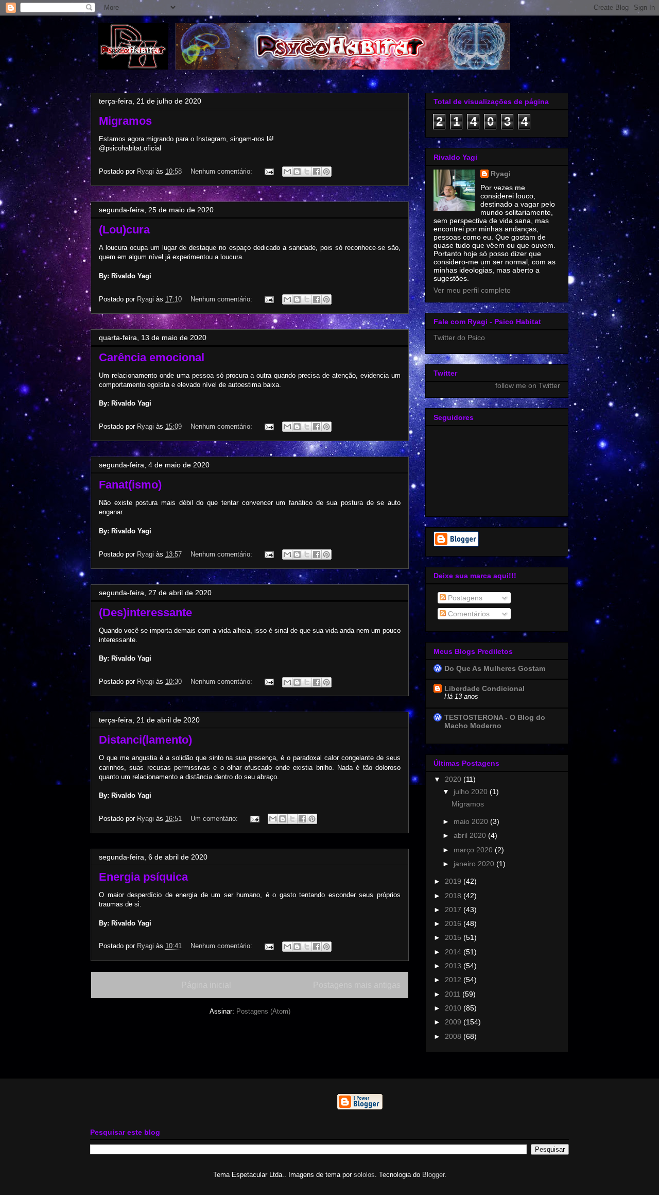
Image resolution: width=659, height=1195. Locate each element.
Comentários (468, 614)
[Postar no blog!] (297, 171)
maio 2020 (472, 821)
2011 (453, 994)
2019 (454, 881)
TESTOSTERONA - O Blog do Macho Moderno (494, 721)
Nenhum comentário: (222, 171)
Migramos (125, 120)
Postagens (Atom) (263, 1011)
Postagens (464, 598)
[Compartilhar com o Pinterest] (326, 171)
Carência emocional (151, 357)
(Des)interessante (145, 612)
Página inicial (206, 985)
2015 (454, 937)
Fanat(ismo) (130, 484)
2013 (454, 966)
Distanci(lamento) (145, 739)
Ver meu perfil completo (472, 290)
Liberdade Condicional (484, 688)
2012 (454, 979)
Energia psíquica (143, 876)
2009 (454, 1022)
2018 (454, 895)
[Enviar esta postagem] (268, 171)
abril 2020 (471, 835)
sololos (364, 1175)
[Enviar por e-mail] (287, 171)
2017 (454, 909)
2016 (454, 923)
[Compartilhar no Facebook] (316, 171)
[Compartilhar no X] (307, 171)
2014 (454, 952)
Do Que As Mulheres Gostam (494, 668)
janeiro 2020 (475, 864)
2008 (454, 1036)
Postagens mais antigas (357, 985)
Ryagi (501, 174)
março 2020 (474, 850)
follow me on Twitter (527, 385)
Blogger (433, 1175)
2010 (454, 1008)
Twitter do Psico (459, 337)
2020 (454, 779)
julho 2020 (472, 791)
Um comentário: (215, 818)
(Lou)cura (124, 229)
